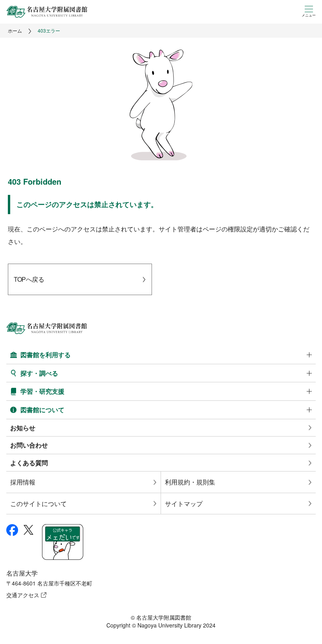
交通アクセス (22, 595)
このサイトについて (38, 503)
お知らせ (22, 427)
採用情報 (22, 481)
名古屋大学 (22, 573)
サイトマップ (184, 503)
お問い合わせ (29, 445)
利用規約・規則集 (190, 481)
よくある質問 (29, 462)
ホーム (15, 30)
